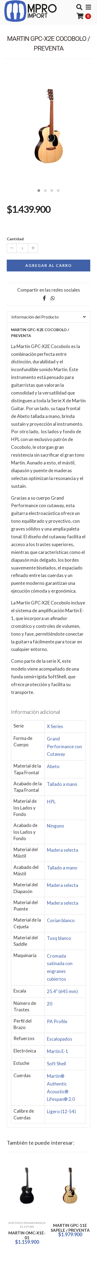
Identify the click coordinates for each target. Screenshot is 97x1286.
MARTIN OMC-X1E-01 (27, 1235)
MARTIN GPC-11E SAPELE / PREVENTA (70, 1228)
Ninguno (55, 826)
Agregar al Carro (48, 265)
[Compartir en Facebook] (44, 298)
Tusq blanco (59, 938)
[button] (39, 190)
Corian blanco (61, 920)
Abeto (53, 766)
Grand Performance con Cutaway (64, 746)
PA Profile (57, 1021)
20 (49, 1003)
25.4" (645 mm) (62, 991)
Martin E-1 (57, 1051)
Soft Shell (56, 1063)
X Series (55, 726)
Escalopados (59, 1039)
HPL (51, 801)
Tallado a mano (62, 784)
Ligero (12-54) (61, 1111)
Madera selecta (62, 850)
